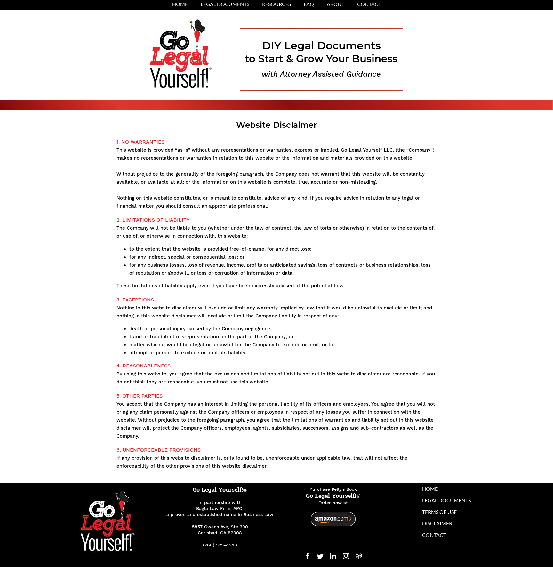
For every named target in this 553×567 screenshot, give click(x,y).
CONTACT (369, 4)
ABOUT (335, 4)
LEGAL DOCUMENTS (225, 4)
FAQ (309, 4)
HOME (180, 4)
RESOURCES (276, 4)
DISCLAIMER (437, 523)
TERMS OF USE (439, 512)
